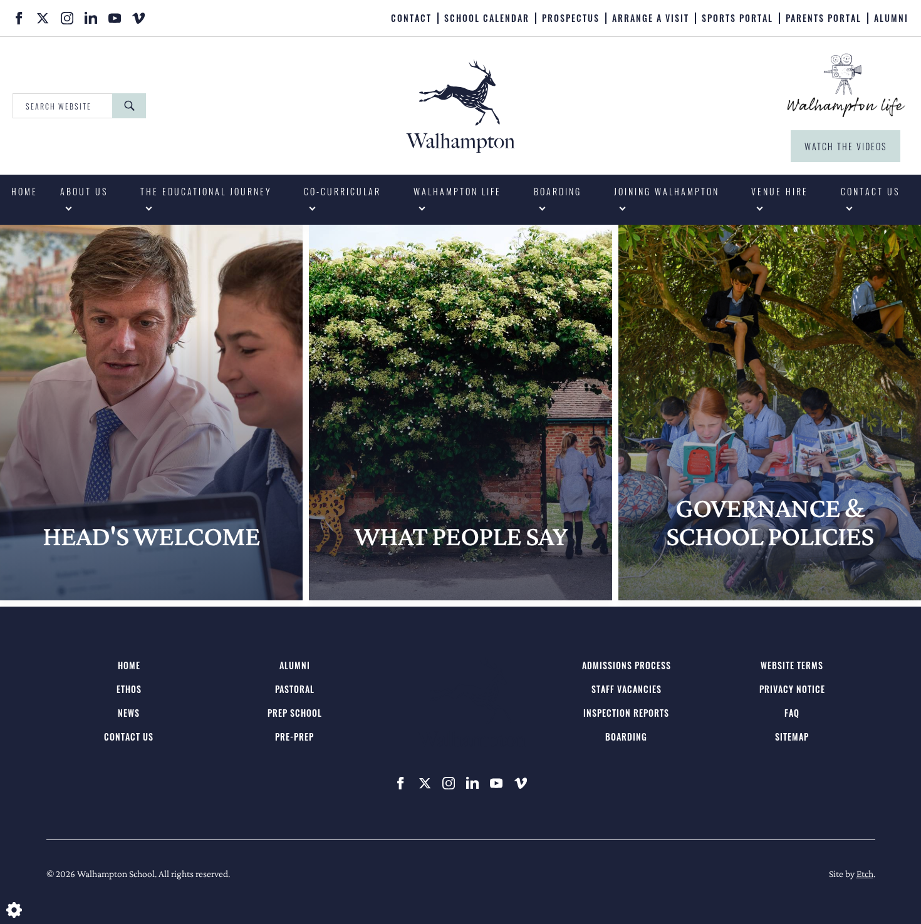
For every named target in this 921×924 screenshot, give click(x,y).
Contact (411, 18)
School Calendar (486, 18)
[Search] (129, 105)
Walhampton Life (457, 191)
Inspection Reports (626, 712)
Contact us (870, 191)
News (129, 712)
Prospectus (571, 18)
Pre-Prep (294, 736)
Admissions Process (626, 665)
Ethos (129, 689)
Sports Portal (737, 18)
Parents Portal (823, 18)
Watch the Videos (845, 146)
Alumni (891, 18)
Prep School (295, 712)
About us (84, 191)
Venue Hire (779, 191)
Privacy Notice (792, 689)
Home (24, 191)
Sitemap (792, 736)
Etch (864, 873)
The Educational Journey (206, 191)
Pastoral (295, 689)
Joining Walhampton (666, 191)
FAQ (791, 712)
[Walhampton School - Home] (268, 17)
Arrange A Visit (650, 18)
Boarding (557, 191)
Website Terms (792, 665)
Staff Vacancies (626, 689)
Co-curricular (342, 191)
